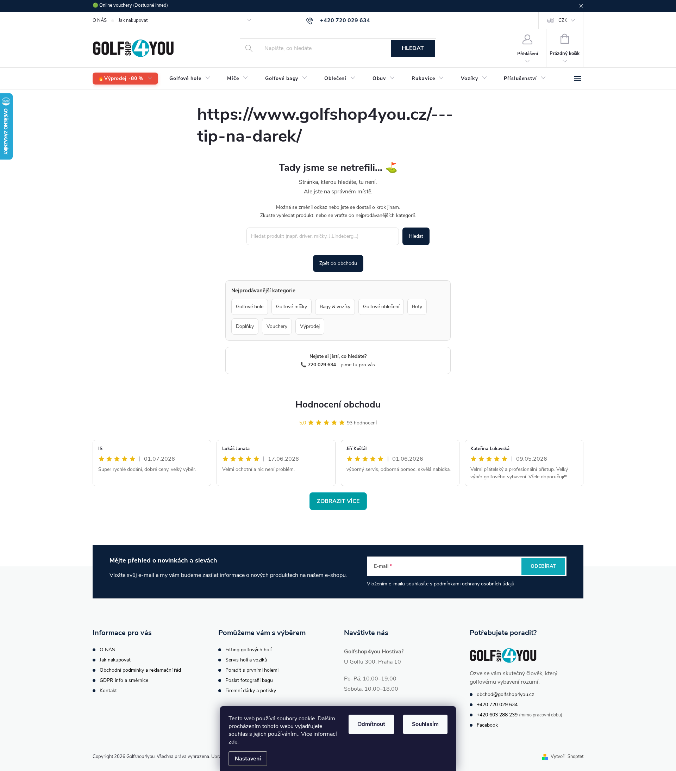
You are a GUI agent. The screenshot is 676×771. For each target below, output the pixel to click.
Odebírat (543, 566)
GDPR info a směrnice (124, 680)
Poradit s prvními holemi (251, 670)
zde (233, 742)
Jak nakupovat (133, 20)
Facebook (487, 725)
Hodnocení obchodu (338, 404)
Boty (417, 306)
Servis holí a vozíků (246, 660)
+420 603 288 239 (497, 714)
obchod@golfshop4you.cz (505, 694)
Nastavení (248, 759)
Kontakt (108, 690)
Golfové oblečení (381, 306)
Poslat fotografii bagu (249, 680)
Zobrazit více (338, 501)
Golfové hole (249, 306)
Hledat (413, 48)
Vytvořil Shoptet (567, 756)
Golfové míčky (291, 306)
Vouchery (277, 326)
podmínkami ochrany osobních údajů (474, 583)
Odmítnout (371, 724)
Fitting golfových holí (248, 649)
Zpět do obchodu (338, 263)
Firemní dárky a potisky (250, 690)
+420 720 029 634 (497, 704)
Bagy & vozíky (335, 306)
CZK (562, 20)
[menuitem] (125, 79)
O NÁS (100, 20)
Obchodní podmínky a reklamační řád (140, 670)
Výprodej (310, 326)
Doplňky (245, 326)
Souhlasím (425, 724)
